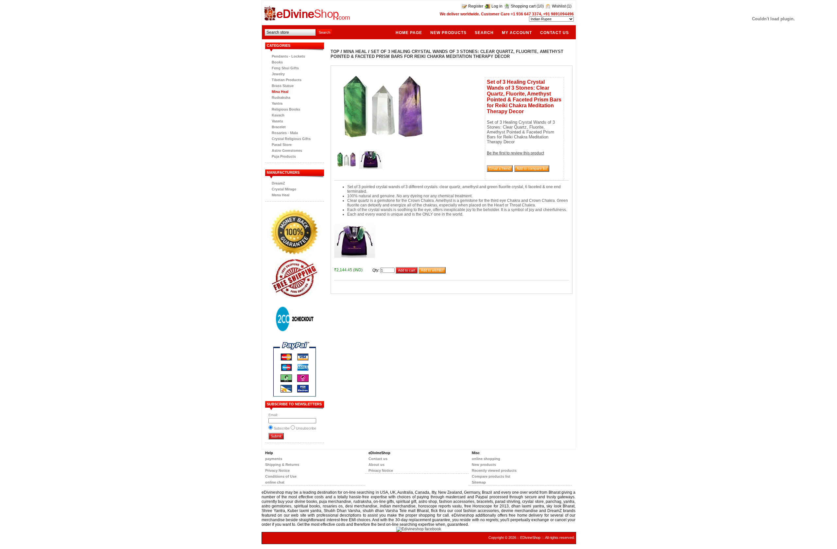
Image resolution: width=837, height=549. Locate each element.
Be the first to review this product (515, 153)
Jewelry (278, 74)
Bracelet (279, 127)
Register (475, 6)
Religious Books (286, 109)
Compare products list (491, 476)
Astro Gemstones (287, 150)
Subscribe (282, 428)
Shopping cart (523, 6)
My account (517, 32)
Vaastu (277, 121)
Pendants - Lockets (288, 56)
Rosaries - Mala (285, 133)
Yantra (277, 103)
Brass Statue (283, 86)
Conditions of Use (281, 476)
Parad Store (282, 145)
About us (376, 465)
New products (448, 32)
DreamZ (278, 183)
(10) (540, 6)
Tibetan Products (286, 80)
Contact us (554, 32)
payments (273, 459)
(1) (569, 6)
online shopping (486, 459)
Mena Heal (280, 195)
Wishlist (559, 6)
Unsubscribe (306, 428)
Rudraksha (281, 97)
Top (335, 51)
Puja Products (284, 156)
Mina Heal (280, 92)
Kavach (278, 115)
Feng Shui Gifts (285, 68)
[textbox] (290, 32)
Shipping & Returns (282, 465)
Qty (375, 270)
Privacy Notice (277, 470)
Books (277, 62)
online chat (274, 482)
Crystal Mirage (284, 189)
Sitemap (479, 482)
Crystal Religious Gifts (291, 139)
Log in (497, 6)
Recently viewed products (494, 470)
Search (484, 32)
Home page (409, 32)
